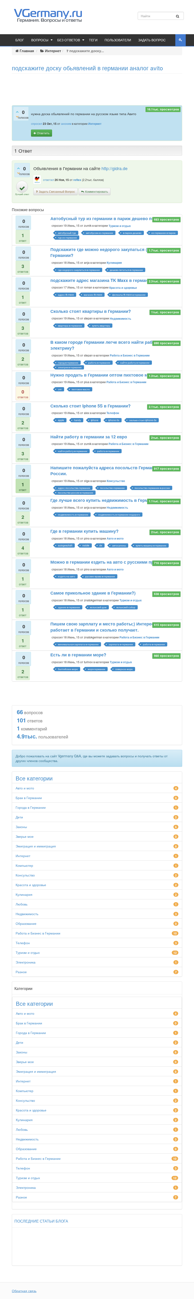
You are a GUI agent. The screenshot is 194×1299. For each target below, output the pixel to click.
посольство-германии (112, 488)
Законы (21, 826)
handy (77, 420)
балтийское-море (68, 669)
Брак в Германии (29, 797)
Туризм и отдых (120, 226)
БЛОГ (19, 40)
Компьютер (24, 865)
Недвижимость (120, 318)
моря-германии (96, 669)
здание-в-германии (69, 607)
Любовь (21, 904)
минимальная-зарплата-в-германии (78, 644)
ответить (43, 133)
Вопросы (39, 40)
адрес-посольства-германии (74, 488)
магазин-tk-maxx (93, 294)
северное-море (124, 669)
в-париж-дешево (132, 233)
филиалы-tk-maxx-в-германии (129, 294)
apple (61, 420)
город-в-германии (68, 362)
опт (60, 389)
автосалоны (119, 545)
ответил (48, 180)
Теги (93, 40)
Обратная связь (24, 1290)
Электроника (25, 962)
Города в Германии (31, 807)
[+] (17, 111)
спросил (36, 124)
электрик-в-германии (70, 367)
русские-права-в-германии (100, 576)
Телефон (112, 413)
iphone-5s (113, 420)
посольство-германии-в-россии (152, 488)
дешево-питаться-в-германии (126, 270)
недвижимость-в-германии (73, 514)
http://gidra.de (114, 168)
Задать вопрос (152, 40)
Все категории (34, 778)
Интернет (94, 124)
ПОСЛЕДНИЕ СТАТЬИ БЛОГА (41, 1221)
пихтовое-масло (81, 389)
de (100, 545)
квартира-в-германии (70, 325)
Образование (26, 923)
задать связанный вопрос (57, 191)
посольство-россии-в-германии (75, 492)
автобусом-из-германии (99, 233)
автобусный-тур (67, 233)
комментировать (96, 191)
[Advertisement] (97, 88)
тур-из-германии (67, 237)
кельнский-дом (98, 607)
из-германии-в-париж (163, 233)
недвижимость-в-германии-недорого (119, 514)
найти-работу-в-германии (135, 362)
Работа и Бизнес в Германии (130, 355)
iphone (94, 420)
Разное (21, 971)
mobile (85, 545)
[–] (17, 116)
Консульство (116, 481)
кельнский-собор (125, 607)
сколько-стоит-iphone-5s (142, 420)
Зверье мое (25, 836)
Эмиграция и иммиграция (36, 846)
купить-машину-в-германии (151, 545)
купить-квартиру (101, 325)
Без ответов (68, 40)
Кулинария (114, 262)
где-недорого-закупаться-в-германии (79, 270)
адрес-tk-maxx (66, 294)
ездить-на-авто (66, 576)
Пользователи (118, 40)
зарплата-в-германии (121, 644)
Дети (19, 817)
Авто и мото (115, 538)
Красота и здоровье (123, 287)
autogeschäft (65, 545)
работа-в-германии (99, 362)
